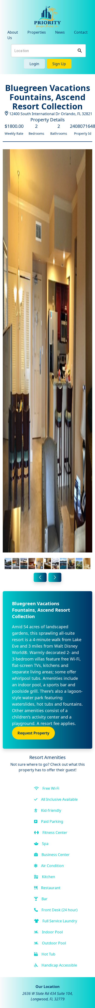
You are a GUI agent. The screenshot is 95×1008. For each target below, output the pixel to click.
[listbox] (47, 360)
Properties (36, 32)
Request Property (33, 733)
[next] (54, 577)
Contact (81, 32)
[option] (47, 360)
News (60, 32)
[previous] (40, 577)
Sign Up (59, 63)
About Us (12, 35)
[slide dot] (8, 563)
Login (34, 63)
